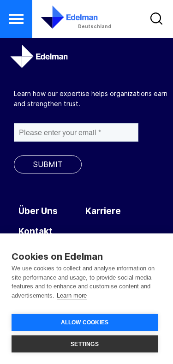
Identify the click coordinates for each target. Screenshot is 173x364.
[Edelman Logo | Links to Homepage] (63, 17)
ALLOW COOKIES (85, 322)
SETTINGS (85, 344)
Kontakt (35, 231)
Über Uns (38, 211)
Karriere (103, 211)
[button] (16, 19)
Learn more (72, 295)
